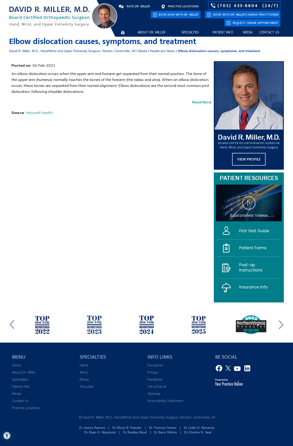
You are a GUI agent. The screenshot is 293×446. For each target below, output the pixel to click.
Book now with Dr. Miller (178, 14)
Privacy (152, 372)
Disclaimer (155, 365)
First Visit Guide (254, 231)
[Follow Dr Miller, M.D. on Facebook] (220, 368)
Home (122, 32)
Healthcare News (162, 51)
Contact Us (269, 32)
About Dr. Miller (151, 32)
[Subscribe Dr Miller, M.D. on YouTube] (237, 368)
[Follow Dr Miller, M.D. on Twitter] (229, 368)
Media (247, 32)
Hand (84, 365)
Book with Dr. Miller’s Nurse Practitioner (246, 14)
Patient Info (223, 32)
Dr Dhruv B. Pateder (127, 427)
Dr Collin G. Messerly (199, 427)
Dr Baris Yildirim (165, 432)
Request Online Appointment (256, 22)
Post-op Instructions (250, 267)
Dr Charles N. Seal (197, 432)
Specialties (190, 32)
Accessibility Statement (165, 400)
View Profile (248, 159)
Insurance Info (253, 287)
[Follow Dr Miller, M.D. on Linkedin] (246, 368)
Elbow (84, 379)
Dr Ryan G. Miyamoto (100, 432)
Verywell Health (39, 112)
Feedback (154, 379)
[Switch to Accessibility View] (7, 435)
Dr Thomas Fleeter (162, 427)
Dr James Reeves (92, 427)
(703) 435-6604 (237, 5)
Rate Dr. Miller (138, 6)
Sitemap (153, 393)
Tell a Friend (156, 386)
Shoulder (87, 386)
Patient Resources (249, 178)
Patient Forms (252, 248)
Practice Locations (183, 6)
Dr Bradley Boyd (135, 432)
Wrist (84, 372)
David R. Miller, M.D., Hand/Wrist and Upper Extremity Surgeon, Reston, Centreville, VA (72, 51)
